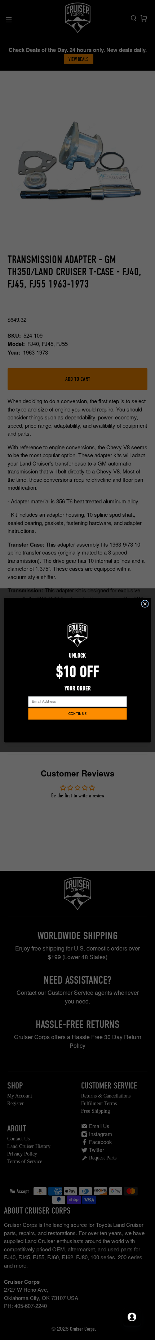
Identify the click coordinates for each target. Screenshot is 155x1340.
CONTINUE (77, 714)
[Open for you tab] (132, 1317)
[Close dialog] (145, 603)
